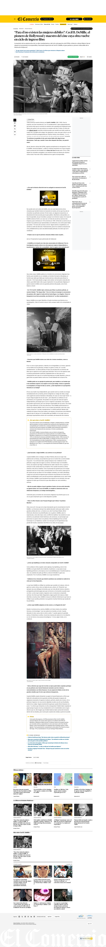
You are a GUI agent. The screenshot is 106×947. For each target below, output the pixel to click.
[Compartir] (14, 120)
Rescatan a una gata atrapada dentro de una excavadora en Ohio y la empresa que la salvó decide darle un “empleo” (22, 827)
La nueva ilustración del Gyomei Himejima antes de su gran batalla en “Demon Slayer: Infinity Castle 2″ (42, 917)
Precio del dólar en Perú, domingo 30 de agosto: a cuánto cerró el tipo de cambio (43, 826)
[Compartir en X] (14, 128)
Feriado (52, 24)
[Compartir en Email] (14, 131)
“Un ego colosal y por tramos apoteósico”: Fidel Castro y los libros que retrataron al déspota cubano (40, 50)
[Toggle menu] (14, 19)
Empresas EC (63, 24)
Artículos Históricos (17, 853)
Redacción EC (36, 831)
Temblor (57, 24)
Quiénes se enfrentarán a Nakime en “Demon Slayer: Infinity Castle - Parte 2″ (42, 940)
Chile (55, 822)
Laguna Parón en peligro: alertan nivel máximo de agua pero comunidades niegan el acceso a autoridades (79, 163)
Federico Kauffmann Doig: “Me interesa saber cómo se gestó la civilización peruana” (49, 737)
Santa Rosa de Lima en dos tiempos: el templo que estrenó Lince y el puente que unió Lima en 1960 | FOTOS (79, 185)
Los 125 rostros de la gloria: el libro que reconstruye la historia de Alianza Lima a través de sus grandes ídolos (48, 743)
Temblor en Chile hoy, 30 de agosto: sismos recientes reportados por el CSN (61, 826)
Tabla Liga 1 (70, 24)
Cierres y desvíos (77, 24)
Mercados (35, 822)
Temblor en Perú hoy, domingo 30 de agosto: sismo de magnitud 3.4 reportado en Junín (83, 826)
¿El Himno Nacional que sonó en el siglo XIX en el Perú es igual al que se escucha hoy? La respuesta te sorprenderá (63, 858)
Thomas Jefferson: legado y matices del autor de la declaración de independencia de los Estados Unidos (83, 858)
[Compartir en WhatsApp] (14, 122)
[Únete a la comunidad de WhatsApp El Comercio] (73, 57)
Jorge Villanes (16, 831)
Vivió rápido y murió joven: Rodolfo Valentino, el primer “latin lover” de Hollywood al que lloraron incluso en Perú (43, 858)
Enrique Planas (31, 119)
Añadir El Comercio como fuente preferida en (81, 28)
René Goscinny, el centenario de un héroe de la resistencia (30, 52)
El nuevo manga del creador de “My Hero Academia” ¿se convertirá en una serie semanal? (62, 916)
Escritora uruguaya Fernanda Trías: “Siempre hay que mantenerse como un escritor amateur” (48, 749)
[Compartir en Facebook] (14, 125)
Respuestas (76, 822)
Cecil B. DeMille (36, 757)
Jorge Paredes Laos (78, 862)
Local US (15, 822)
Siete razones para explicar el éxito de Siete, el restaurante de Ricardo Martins (79, 178)
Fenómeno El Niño (39, 24)
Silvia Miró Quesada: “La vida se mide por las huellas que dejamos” (44, 746)
